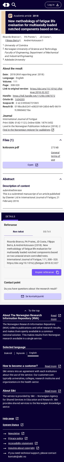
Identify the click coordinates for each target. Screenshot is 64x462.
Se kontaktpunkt (35, 296)
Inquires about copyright (21, 448)
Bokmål (8, 353)
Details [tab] (10, 216)
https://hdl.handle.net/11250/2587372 (34, 95)
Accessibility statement (20, 443)
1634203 (20, 99)
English (33, 353)
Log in (51, 4)
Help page (8, 418)
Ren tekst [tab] (18, 231)
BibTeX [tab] (47, 231)
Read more (53, 317)
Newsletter (14, 433)
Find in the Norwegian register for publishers (26, 129)
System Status (11, 424)
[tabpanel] (32, 252)
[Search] (14, 5)
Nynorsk (20, 353)
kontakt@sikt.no (17, 456)
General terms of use (55, 155)
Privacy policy (15, 438)
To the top (34, 310)
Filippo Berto (12, 40)
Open (31, 164)
